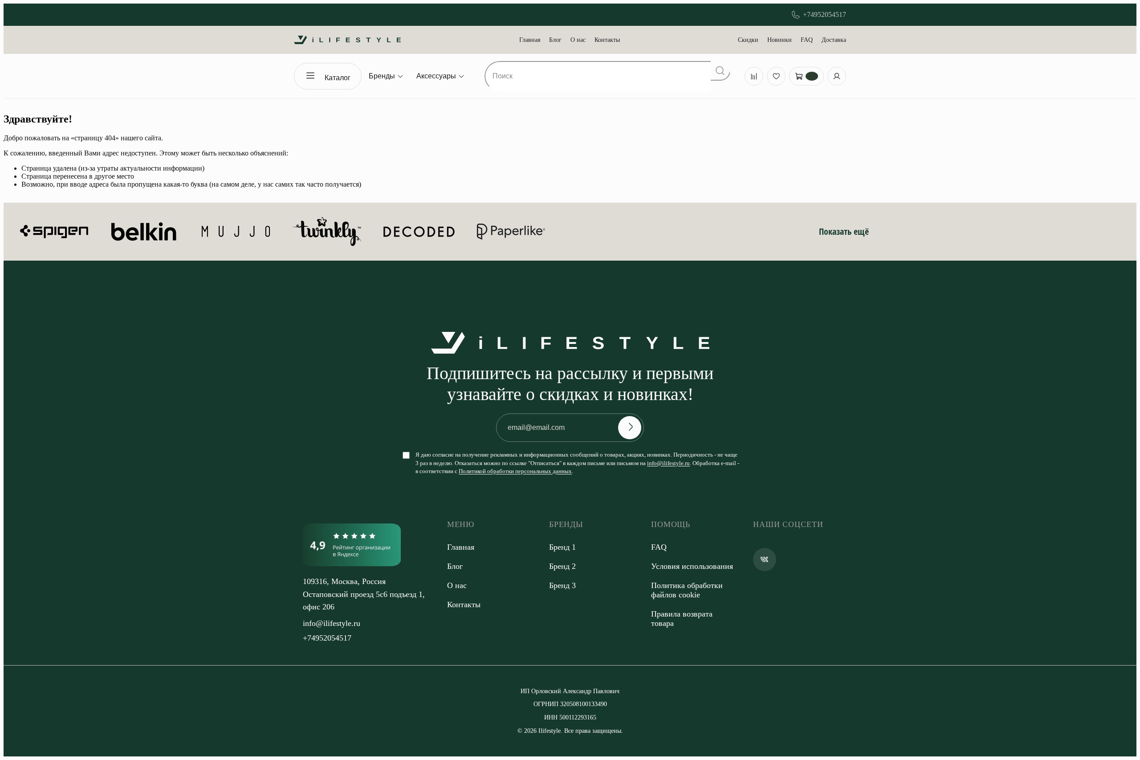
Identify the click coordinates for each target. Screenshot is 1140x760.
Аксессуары (436, 76)
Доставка (834, 40)
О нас (578, 40)
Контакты (607, 40)
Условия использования (692, 566)
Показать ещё (844, 231)
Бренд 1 (562, 547)
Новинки (779, 40)
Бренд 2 (562, 566)
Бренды (382, 76)
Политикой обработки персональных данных (515, 471)
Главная (529, 40)
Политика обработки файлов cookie (687, 590)
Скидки (748, 40)
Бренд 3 (562, 585)
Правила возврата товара (681, 618)
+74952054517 (824, 14)
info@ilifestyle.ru (668, 463)
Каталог (337, 78)
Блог (555, 40)
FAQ (807, 40)
